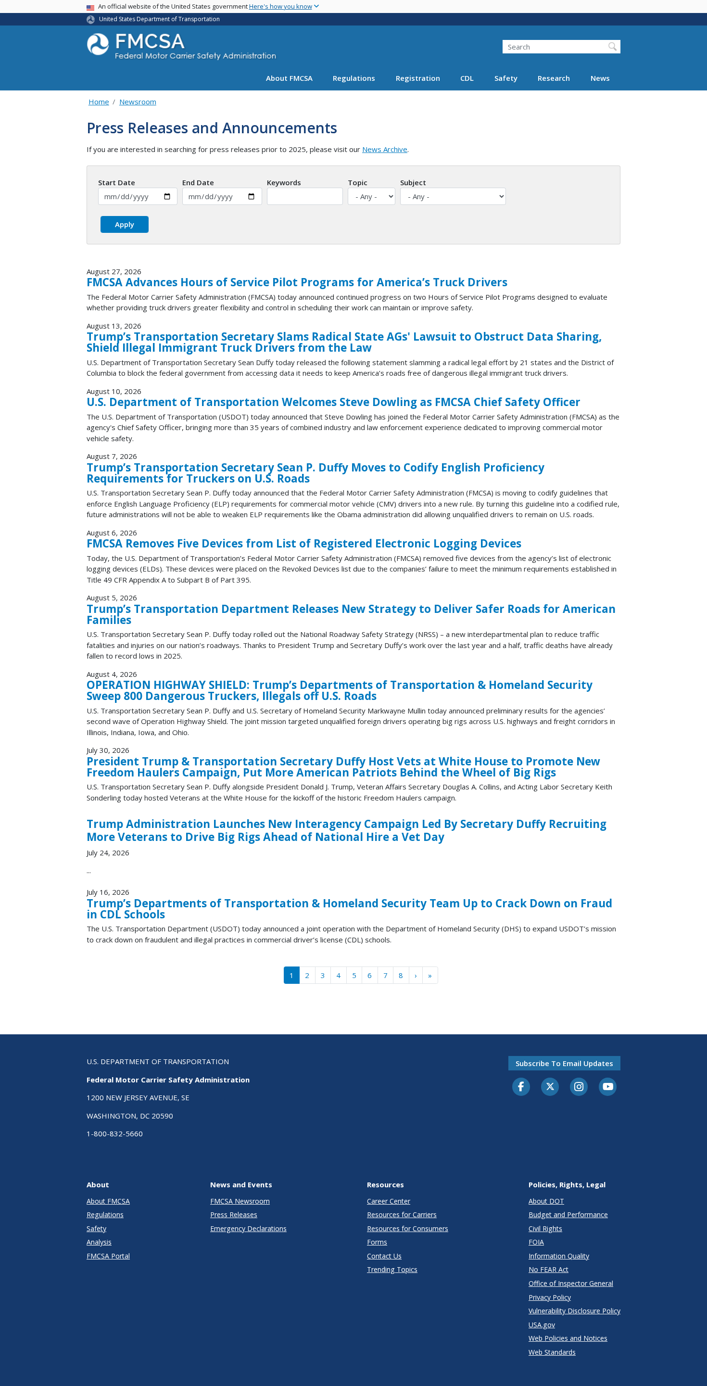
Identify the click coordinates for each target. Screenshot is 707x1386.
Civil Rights (545, 1228)
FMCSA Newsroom (240, 1201)
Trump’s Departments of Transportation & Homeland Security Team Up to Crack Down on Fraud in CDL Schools (349, 909)
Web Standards (552, 1352)
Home (98, 101)
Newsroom (137, 101)
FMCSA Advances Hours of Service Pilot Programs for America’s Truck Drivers (297, 282)
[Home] (183, 49)
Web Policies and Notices (568, 1338)
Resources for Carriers (402, 1214)
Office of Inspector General (571, 1283)
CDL (467, 78)
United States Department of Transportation (159, 19)
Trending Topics (392, 1269)
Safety (506, 78)
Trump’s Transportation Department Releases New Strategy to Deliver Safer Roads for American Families (351, 614)
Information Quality (559, 1255)
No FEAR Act (548, 1269)
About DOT (546, 1201)
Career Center (388, 1201)
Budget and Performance (568, 1214)
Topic (357, 182)
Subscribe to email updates (564, 1063)
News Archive (384, 149)
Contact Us (384, 1255)
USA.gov (542, 1324)
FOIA (536, 1241)
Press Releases (233, 1214)
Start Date (116, 182)
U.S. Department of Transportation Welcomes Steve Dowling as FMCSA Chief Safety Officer (334, 401)
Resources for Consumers (407, 1228)
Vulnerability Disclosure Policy (574, 1310)
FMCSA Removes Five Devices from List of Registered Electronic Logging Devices (304, 543)
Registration (418, 78)
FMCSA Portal (108, 1255)
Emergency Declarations (248, 1228)
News (600, 78)
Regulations (354, 78)
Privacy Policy (550, 1297)
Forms (377, 1241)
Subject (413, 182)
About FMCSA (289, 78)
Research (554, 78)
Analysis (99, 1241)
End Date (198, 182)
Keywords (284, 182)
